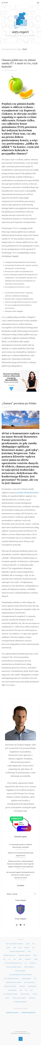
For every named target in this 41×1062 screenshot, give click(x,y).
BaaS (20, 947)
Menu (6, 2)
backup (27, 947)
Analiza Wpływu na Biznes (14, 943)
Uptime (34, 994)
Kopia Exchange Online (13, 967)
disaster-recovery (24, 955)
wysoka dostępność (20, 1002)
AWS (33, 943)
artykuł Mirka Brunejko (27, 492)
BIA (33, 947)
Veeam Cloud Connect (19, 998)
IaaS (14, 959)
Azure (8, 947)
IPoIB (35, 959)
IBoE (20, 959)
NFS (35, 978)
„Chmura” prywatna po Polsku (19, 403)
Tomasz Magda (24, 994)
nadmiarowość (26, 978)
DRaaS (35, 955)
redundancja (12, 990)
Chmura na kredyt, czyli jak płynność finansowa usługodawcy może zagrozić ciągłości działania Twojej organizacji (20, 864)
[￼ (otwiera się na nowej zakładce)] (20, 380)
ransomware (32, 986)
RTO (26, 990)
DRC (4, 959)
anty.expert (20, 32)
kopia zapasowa (20, 971)
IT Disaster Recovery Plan (13, 963)
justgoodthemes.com (23, 1033)
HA (9, 959)
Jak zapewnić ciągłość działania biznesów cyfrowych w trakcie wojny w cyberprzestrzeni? (20, 875)
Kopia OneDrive (29, 967)
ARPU (27, 943)
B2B (14, 947)
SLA (31, 990)
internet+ (28, 959)
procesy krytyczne (10, 986)
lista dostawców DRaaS (11, 978)
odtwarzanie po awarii (13, 982)
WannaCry (32, 998)
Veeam (7, 998)
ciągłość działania (9, 955)
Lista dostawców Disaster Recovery (20, 974)
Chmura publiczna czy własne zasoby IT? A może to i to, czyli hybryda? (19, 63)
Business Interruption (17, 951)
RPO (21, 990)
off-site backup (29, 982)
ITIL (25, 963)
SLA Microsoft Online (10, 994)
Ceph (29, 951)
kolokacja (33, 963)
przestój (22, 986)
